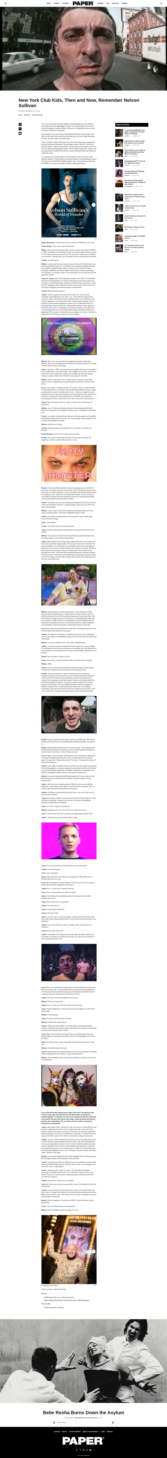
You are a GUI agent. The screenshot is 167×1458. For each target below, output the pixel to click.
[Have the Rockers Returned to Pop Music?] (119, 218)
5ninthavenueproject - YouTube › (54, 1307)
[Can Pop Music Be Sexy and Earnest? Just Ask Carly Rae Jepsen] (119, 248)
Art (108, 3)
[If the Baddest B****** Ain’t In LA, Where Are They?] (119, 163)
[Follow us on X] (80, 1450)
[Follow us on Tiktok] (87, 1450)
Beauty (64, 1431)
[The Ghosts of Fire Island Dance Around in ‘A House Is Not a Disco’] (119, 183)
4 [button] (105, 1422)
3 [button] (94, 1422)
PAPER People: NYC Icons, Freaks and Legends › (59, 1297)
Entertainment (129, 186)
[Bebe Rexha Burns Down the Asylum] (83, 1361)
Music (49, 3)
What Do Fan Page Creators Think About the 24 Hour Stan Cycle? (135, 197)
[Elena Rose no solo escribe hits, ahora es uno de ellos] (119, 143)
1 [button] (72, 1422)
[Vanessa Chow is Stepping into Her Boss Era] (119, 173)
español (125, 3)
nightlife (115, 3)
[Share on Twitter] (20, 128)
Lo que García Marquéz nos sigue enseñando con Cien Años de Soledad (135, 132)
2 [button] (83, 1422)
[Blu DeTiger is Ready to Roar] (119, 228)
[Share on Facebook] (20, 124)
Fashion (56, 3)
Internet (100, 3)
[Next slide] (94, 203)
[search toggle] (161, 3)
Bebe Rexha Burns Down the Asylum (83, 1412)
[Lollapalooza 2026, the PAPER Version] (119, 238)
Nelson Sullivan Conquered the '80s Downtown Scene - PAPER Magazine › (67, 1300)
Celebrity (65, 3)
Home (20, 115)
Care (103, 1431)
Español (110, 1431)
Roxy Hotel (60, 126)
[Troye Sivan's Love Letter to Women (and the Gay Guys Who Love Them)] (119, 153)
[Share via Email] (20, 133)
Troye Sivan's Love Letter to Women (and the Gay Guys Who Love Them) (135, 152)
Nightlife (27, 115)
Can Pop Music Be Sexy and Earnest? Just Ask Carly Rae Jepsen (134, 247)
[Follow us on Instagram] (83, 1450)
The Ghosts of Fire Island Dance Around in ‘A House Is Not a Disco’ (135, 182)
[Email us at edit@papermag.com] (90, 1450)
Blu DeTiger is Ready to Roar (134, 227)
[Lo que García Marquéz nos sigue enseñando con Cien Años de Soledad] (119, 133)
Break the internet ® (91, 1431)
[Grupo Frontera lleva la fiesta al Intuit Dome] (119, 208)
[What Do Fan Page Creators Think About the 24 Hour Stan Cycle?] (119, 197)
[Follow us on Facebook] (76, 1450)
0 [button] (61, 1422)
